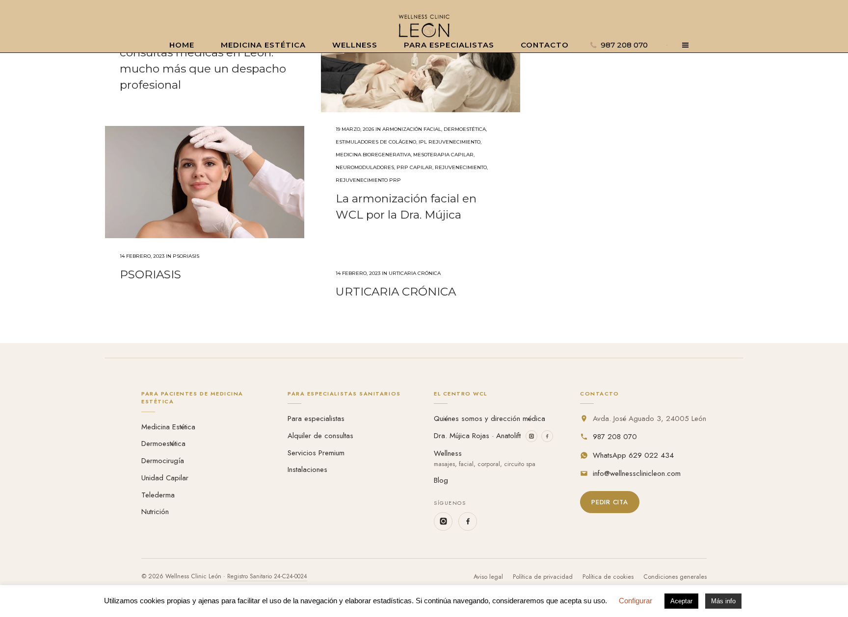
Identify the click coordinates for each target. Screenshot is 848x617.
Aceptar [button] (681, 601)
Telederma (158, 495)
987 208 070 (615, 436)
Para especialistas (316, 418)
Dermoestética (465, 129)
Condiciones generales (675, 576)
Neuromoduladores (365, 167)
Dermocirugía (162, 460)
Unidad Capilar (164, 477)
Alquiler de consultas (320, 435)
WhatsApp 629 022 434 (633, 455)
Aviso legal (488, 576)
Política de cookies (608, 576)
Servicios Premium (316, 452)
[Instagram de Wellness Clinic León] (443, 521)
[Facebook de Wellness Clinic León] (467, 521)
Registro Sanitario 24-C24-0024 (267, 576)
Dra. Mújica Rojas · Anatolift (477, 435)
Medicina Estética (168, 426)
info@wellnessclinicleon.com (637, 473)
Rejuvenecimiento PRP (368, 180)
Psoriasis (186, 256)
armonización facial (411, 129)
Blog (441, 480)
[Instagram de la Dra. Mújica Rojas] (531, 436)
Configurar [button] (635, 600)
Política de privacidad (543, 576)
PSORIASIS (150, 274)
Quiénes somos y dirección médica (489, 418)
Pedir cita (609, 502)
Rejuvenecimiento (461, 167)
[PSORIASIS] (204, 182)
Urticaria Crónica (415, 273)
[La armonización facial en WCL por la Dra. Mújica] (420, 56)
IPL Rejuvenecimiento (449, 142)
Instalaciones (307, 469)
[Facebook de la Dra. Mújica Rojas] (547, 436)
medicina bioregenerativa (373, 154)
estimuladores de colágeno (376, 142)
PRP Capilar (414, 167)
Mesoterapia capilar (443, 154)
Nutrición (155, 511)
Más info (723, 601)
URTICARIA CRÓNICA (396, 291)
